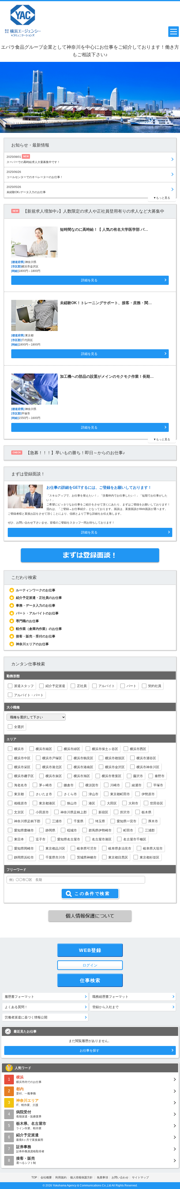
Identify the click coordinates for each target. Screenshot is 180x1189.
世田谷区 (156, 803)
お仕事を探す (89, 1050)
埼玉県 (100, 821)
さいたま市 (44, 794)
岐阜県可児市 (87, 848)
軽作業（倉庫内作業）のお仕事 (39, 629)
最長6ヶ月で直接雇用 (29, 1137)
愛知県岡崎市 (24, 848)
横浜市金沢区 (115, 767)
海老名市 (20, 785)
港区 (92, 803)
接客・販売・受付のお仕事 (35, 636)
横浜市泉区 (53, 776)
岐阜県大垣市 (153, 848)
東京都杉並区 (149, 857)
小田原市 (42, 812)
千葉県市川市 (55, 857)
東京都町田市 (120, 794)
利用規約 (61, 1177)
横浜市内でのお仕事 (28, 1079)
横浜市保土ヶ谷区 (105, 749)
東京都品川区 (55, 848)
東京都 (19, 794)
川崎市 (115, 785)
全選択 (19, 727)
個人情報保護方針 (81, 1177)
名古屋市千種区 (134, 839)
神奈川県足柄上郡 (73, 812)
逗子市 (40, 839)
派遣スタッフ (24, 686)
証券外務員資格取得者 (30, 1149)
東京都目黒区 (118, 857)
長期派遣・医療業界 (28, 1114)
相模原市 (20, 803)
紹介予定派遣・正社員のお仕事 (39, 598)
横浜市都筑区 (115, 758)
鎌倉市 (69, 785)
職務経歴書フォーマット (110, 996)
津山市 (93, 794)
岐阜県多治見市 (119, 848)
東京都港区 (47, 803)
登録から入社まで (105, 1007)
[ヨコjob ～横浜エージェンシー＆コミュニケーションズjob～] (23, 20)
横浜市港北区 (52, 767)
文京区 (19, 812)
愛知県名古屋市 (68, 839)
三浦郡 (150, 830)
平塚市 (158, 785)
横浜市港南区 (83, 767)
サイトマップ (140, 1177)
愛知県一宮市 (126, 821)
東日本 (19, 839)
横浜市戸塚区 (52, 758)
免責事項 (102, 1177)
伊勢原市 (148, 794)
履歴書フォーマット (19, 996)
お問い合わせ (120, 1177)
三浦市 (57, 821)
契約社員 (154, 686)
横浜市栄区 (22, 767)
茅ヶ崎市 (45, 785)
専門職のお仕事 (27, 621)
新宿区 (103, 812)
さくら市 (70, 794)
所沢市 (125, 812)
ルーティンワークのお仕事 (35, 590)
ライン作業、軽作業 (31, 1125)
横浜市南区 (44, 749)
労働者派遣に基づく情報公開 (26, 1017)
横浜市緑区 (72, 749)
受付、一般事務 (26, 1091)
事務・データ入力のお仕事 (35, 605)
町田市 (128, 830)
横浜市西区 (138, 749)
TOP (34, 1177)
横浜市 (19, 749)
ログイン (90, 965)
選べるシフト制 (26, 1160)
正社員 (82, 686)
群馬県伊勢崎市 (100, 830)
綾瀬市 (137, 785)
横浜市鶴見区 (83, 758)
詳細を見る (89, 532)
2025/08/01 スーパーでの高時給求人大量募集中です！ (33, 159)
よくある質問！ (16, 1007)
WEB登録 (90, 950)
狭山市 (72, 803)
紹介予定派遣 (55, 686)
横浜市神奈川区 (147, 767)
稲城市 (72, 830)
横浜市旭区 (82, 776)
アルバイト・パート (29, 695)
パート (131, 686)
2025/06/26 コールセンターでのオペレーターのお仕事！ (35, 174)
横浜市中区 (22, 758)
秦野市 (160, 776)
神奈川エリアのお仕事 (32, 644)
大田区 (112, 803)
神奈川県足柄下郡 (27, 821)
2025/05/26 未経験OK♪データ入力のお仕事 (26, 189)
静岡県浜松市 (24, 857)
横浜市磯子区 (24, 776)
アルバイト (106, 686)
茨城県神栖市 (87, 857)
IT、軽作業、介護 (27, 1102)
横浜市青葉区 (111, 776)
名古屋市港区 (102, 839)
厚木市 (153, 821)
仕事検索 (90, 980)
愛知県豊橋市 (24, 830)
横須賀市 (91, 785)
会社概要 (46, 1177)
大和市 (133, 803)
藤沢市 (138, 776)
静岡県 (50, 830)
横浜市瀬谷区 (146, 758)
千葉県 (78, 821)
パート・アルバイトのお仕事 (37, 613)
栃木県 (146, 812)
